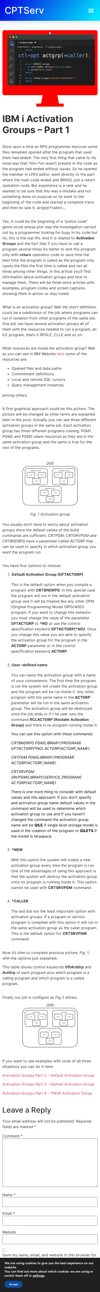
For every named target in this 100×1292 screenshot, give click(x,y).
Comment (12, 1136)
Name (9, 1195)
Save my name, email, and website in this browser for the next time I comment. (49, 1257)
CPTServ (24, 10)
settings (38, 1276)
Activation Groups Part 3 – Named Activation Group (48, 1084)
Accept (13, 1284)
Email (8, 1213)
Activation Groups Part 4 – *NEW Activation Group (47, 1093)
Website (9, 1232)
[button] (91, 10)
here (60, 353)
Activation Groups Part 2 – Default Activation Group (48, 1075)
